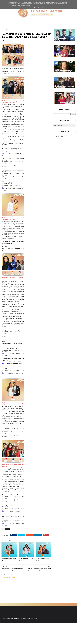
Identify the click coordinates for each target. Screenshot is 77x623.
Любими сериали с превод (61, 23)
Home (3, 29)
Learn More (36, 7)
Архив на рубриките (21, 23)
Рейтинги (7, 29)
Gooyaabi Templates (32, 618)
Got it (43, 7)
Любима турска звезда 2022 (40, 23)
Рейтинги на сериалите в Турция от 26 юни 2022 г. (9, 559)
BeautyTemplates (15, 618)
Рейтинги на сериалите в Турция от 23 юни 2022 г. (43, 559)
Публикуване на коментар (10, 577)
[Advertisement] (26, 590)
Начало (9, 23)
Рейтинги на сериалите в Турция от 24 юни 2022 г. (26, 559)
